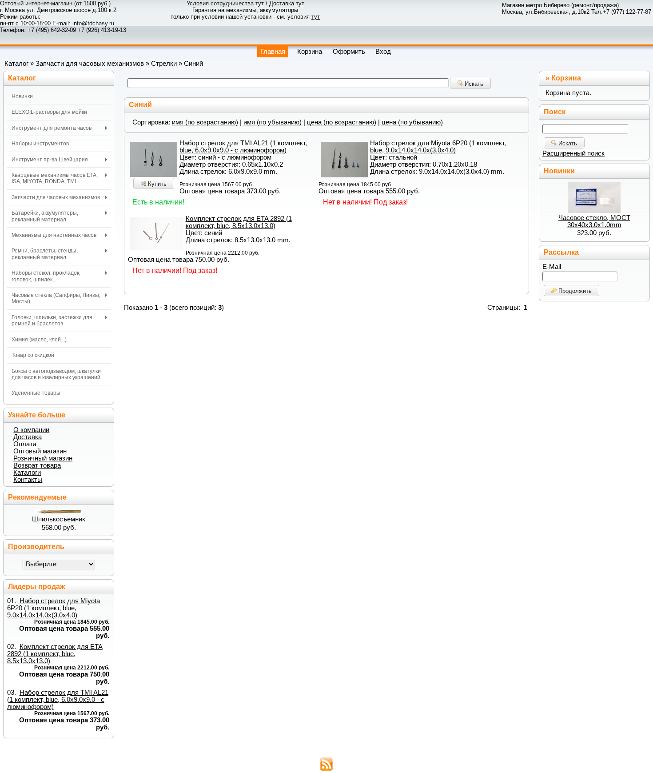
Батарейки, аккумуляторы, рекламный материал (45, 216)
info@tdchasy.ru (93, 23)
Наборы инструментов (40, 143)
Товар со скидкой (33, 355)
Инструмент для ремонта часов (52, 128)
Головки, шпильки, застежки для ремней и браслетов (52, 320)
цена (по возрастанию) (341, 122)
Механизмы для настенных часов (54, 235)
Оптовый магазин (40, 451)
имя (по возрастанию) (205, 122)
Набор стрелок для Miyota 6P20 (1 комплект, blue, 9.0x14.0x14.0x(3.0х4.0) (438, 147)
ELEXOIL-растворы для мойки (49, 112)
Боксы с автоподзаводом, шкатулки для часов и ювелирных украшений (56, 374)
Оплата (24, 444)
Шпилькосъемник (58, 519)
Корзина (566, 78)
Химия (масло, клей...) (39, 339)
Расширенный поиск (573, 153)
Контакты (27, 479)
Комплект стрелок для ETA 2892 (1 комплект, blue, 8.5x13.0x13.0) (239, 222)
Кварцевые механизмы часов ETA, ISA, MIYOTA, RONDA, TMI (55, 178)
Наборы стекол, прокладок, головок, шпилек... (46, 276)
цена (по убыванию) (412, 122)
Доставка (27, 437)
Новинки (22, 96)
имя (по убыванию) (272, 122)
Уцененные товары (36, 393)
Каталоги (27, 472)
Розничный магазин (42, 458)
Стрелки (164, 63)
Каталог (16, 63)
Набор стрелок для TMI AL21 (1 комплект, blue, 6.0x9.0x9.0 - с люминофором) (243, 147)
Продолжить (574, 291)
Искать (473, 83)
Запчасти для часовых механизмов (90, 63)
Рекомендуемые (37, 497)
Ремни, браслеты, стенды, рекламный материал (45, 254)
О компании (31, 429)
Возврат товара (37, 465)
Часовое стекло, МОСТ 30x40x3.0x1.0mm (594, 221)
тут (259, 3)
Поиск (554, 112)
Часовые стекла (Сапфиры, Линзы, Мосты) (56, 298)
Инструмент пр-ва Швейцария (50, 159)
